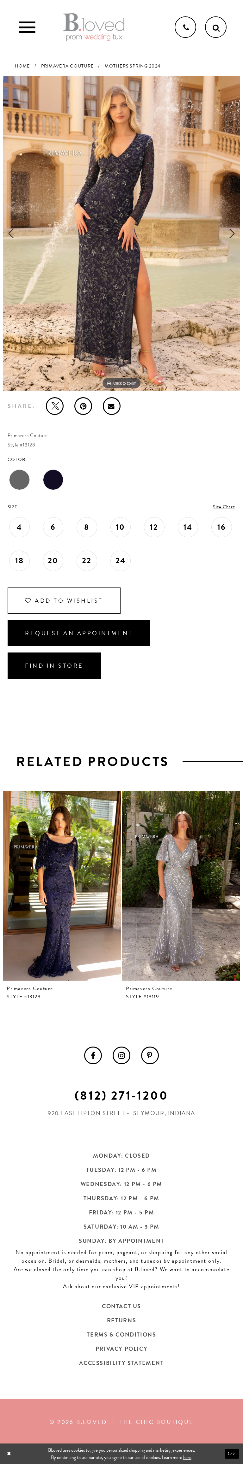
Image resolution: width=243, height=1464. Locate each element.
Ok (232, 1453)
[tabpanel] (121, 233)
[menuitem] (93, 1055)
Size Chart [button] (224, 507)
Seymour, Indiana (164, 1113)
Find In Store (54, 665)
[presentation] (62, 886)
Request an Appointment (79, 633)
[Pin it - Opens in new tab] (83, 406)
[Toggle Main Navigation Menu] (27, 27)
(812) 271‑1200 (121, 1095)
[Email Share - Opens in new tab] (112, 406)
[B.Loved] (94, 27)
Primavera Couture (67, 66)
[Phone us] (185, 27)
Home (22, 66)
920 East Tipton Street (86, 1113)
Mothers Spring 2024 (132, 66)
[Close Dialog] (10, 1453)
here (187, 1457)
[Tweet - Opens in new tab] (55, 406)
